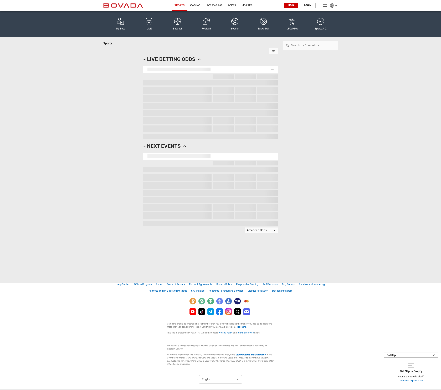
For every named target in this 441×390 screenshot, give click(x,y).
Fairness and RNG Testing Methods (168, 290)
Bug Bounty (288, 284)
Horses (247, 5)
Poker (232, 5)
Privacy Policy (224, 284)
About (159, 284)
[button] (320, 24)
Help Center (122, 284)
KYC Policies (197, 290)
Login (307, 5)
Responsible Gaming (247, 284)
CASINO (195, 5)
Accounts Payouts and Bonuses (226, 290)
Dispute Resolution (258, 290)
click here (241, 327)
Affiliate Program (143, 284)
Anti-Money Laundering (312, 284)
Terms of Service (176, 284)
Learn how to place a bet (411, 380)
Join (291, 5)
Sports (179, 5)
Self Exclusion (270, 284)
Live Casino (214, 5)
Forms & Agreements (200, 284)
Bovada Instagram (282, 290)
